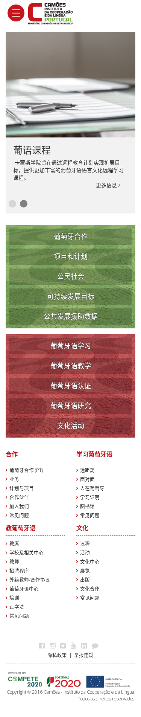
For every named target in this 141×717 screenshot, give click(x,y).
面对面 (87, 479)
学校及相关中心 (26, 552)
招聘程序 (19, 570)
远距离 (87, 470)
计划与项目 (21, 488)
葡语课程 (32, 149)
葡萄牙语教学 (70, 365)
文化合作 (90, 589)
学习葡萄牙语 (94, 454)
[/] (50, 12)
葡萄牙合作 (71, 236)
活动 (85, 552)
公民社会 (70, 276)
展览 (85, 570)
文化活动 (70, 425)
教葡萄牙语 (21, 528)
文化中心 (90, 561)
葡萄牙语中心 (24, 589)
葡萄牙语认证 (70, 385)
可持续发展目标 (70, 296)
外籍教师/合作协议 (29, 580)
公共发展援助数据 (71, 316)
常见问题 (19, 515)
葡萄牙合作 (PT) (26, 470)
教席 (14, 543)
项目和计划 (71, 256)
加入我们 (19, 506)
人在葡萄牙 (92, 488)
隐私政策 (57, 655)
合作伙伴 (19, 497)
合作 (12, 454)
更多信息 (107, 185)
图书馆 (87, 506)
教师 (14, 561)
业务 (14, 479)
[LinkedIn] (86, 645)
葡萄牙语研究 (70, 405)
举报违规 (84, 655)
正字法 (16, 607)
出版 (85, 580)
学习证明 (90, 497)
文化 (82, 528)
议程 (85, 543)
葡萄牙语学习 (70, 345)
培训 (14, 598)
